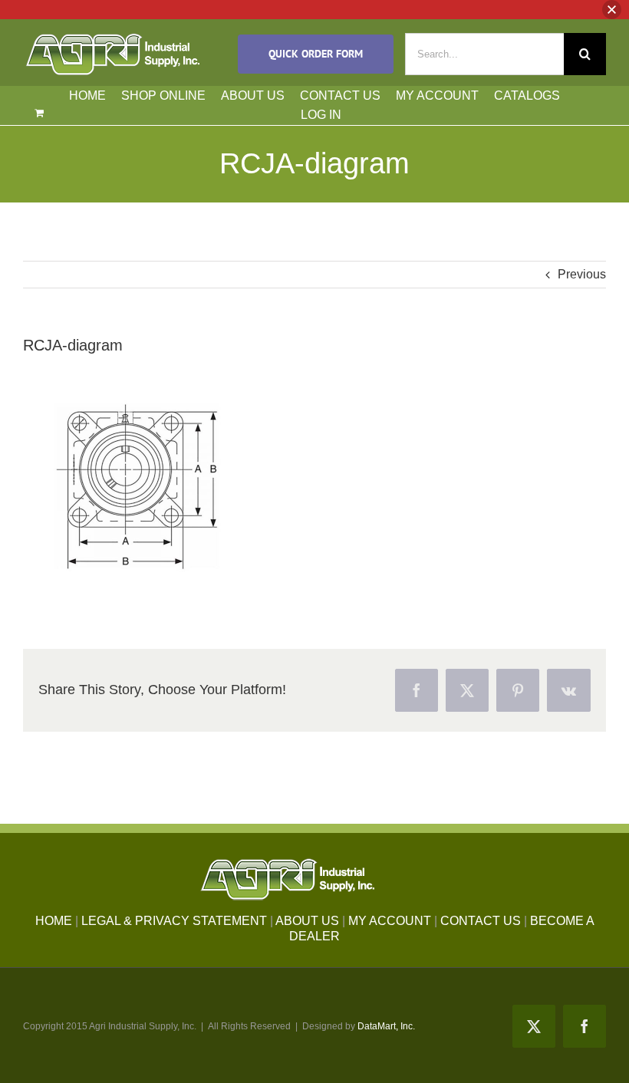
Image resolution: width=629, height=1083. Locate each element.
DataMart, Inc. (386, 1026)
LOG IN (321, 114)
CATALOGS (527, 95)
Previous (582, 274)
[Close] (611, 9)
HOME (87, 95)
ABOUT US (253, 95)
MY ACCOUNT (437, 95)
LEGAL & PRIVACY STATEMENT (174, 920)
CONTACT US (340, 95)
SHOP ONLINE (163, 95)
